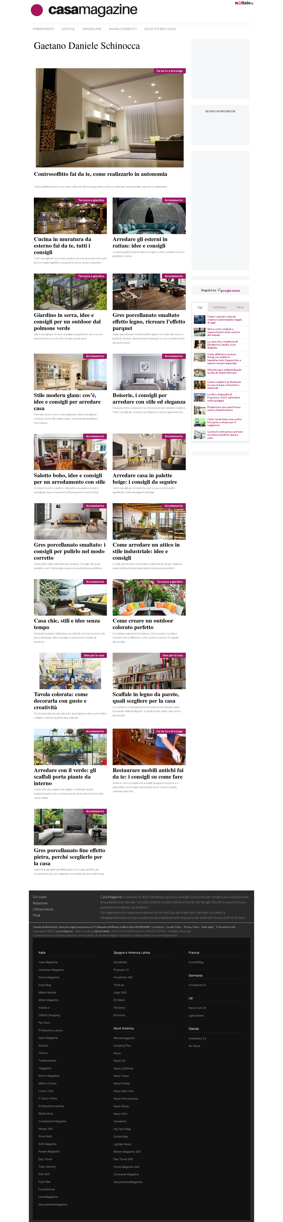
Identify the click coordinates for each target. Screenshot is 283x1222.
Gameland (120, 1121)
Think (36, 915)
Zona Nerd (45, 1136)
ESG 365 (44, 1174)
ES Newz (119, 1000)
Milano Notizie (47, 992)
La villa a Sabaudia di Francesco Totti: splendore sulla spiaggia (223, 397)
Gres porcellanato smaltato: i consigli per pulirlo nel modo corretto (69, 551)
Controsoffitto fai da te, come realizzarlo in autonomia (100, 173)
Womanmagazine (124, 1038)
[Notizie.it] (244, 4)
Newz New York (123, 1091)
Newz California (123, 1068)
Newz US (119, 1060)
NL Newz (194, 1045)
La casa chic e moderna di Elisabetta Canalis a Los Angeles (222, 344)
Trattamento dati (225, 927)
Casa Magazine (111, 897)
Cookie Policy (174, 927)
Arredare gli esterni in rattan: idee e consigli (140, 241)
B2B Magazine (47, 1144)
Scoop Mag (121, 1136)
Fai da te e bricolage (160, 29)
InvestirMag (196, 962)
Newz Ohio (120, 1113)
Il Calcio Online (48, 1098)
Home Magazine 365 (126, 1166)
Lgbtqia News (122, 1144)
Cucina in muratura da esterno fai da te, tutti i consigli (62, 245)
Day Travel (45, 1159)
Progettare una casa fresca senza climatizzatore (223, 409)
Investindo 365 (123, 977)
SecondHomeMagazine (53, 1204)
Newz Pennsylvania (126, 1098)
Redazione (40, 903)
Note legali (208, 927)
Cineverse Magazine (51, 969)
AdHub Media (102, 931)
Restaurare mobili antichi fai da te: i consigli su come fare (148, 773)
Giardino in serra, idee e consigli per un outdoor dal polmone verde (67, 321)
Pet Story (44, 1022)
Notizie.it (44, 1007)
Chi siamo (40, 897)
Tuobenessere (47, 1060)
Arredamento (43, 29)
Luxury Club (46, 1090)
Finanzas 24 (121, 969)
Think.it (43, 1053)
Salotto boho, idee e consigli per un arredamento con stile (69, 478)
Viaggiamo (45, 1068)
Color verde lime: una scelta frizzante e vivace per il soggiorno (224, 422)
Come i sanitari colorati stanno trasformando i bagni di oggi (224, 319)
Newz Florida (122, 1083)
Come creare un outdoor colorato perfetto (143, 623)
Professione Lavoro (51, 1030)
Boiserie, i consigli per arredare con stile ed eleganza (149, 398)
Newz (117, 1053)
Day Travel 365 (123, 1159)
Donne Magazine (49, 977)
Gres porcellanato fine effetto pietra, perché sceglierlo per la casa (69, 856)
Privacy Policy (191, 927)
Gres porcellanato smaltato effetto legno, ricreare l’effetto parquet (149, 321)
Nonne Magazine (49, 1075)
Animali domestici (123, 29)
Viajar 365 (120, 992)
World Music (46, 1113)
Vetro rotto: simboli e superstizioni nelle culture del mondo (223, 332)
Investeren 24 (197, 1038)
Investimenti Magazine (52, 1121)
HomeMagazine (48, 1196)
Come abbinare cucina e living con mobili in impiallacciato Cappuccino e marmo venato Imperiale (224, 359)
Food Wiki (44, 1181)
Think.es (119, 985)
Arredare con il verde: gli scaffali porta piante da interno (65, 776)
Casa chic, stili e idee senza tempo (67, 623)
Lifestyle (68, 29)
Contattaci (158, 927)
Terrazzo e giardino (91, 200)
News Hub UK (197, 1007)
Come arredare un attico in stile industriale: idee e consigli (146, 551)
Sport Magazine (48, 1037)
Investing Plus (122, 1045)
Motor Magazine (49, 1000)
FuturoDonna (47, 1189)
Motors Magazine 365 (127, 1151)
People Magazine (49, 1151)
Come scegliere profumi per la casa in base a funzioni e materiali (224, 385)
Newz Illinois (121, 1106)
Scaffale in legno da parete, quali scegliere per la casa (146, 697)
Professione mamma (51, 1106)
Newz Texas (121, 1075)
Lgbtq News (196, 1015)
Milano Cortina (47, 1083)
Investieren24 (197, 985)
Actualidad (120, 962)
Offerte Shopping (49, 1015)
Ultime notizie (43, 909)
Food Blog (45, 985)
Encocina (119, 1015)
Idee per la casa (94, 655)
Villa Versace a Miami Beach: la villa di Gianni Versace (224, 371)
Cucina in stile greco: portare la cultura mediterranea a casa (225, 434)
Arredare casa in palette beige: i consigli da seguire (145, 478)
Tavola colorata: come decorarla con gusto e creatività (61, 700)
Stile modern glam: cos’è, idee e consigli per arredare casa (67, 401)
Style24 (43, 1045)
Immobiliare (92, 29)
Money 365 (46, 1128)
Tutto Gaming (47, 1166)
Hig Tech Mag (122, 1129)
